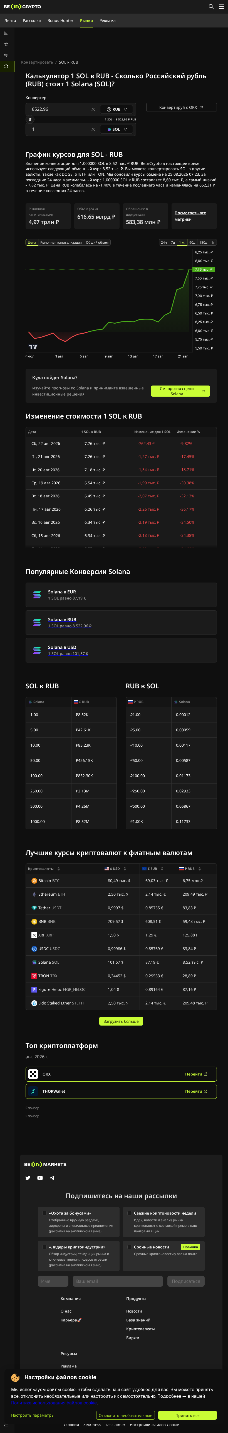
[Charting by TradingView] (33, 346)
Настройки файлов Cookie (154, 1424)
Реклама (108, 20)
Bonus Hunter (60, 20)
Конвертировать (37, 62)
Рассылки (32, 20)
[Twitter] (27, 1178)
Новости (134, 1311)
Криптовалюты (140, 1328)
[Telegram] (52, 1178)
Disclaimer (115, 1424)
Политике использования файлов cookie (54, 1403)
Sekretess (92, 1424)
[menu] (7, 49)
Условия (71, 1424)
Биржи (132, 1337)
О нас (66, 1311)
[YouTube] (40, 1178)
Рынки (86, 20)
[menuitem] (7, 33)
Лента (10, 20)
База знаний (138, 1320)
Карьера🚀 (71, 1320)
